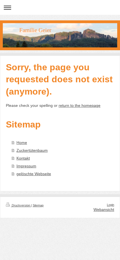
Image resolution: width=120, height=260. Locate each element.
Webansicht (103, 209)
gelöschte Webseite (33, 174)
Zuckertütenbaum (32, 150)
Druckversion (21, 205)
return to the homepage (79, 105)
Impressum (26, 166)
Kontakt (23, 158)
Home (21, 142)
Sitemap (38, 205)
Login (110, 204)
